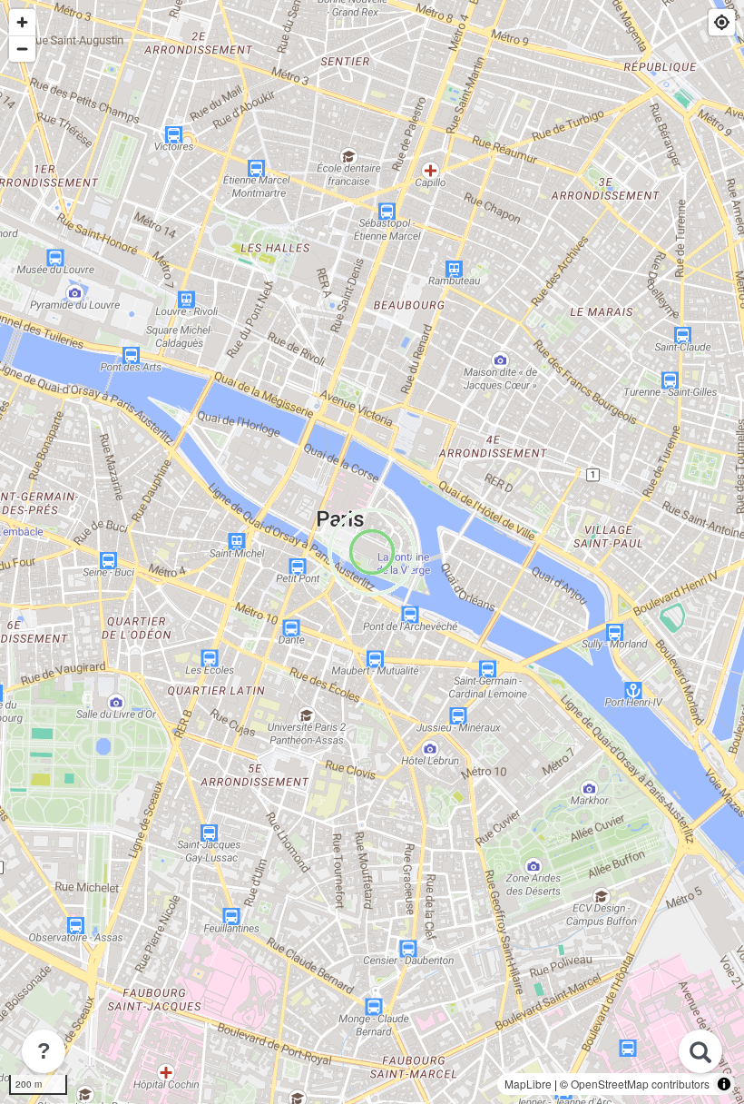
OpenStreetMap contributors (640, 1083)
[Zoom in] (22, 22)
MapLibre (528, 1083)
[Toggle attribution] (724, 1084)
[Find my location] (722, 22)
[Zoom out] (22, 48)
